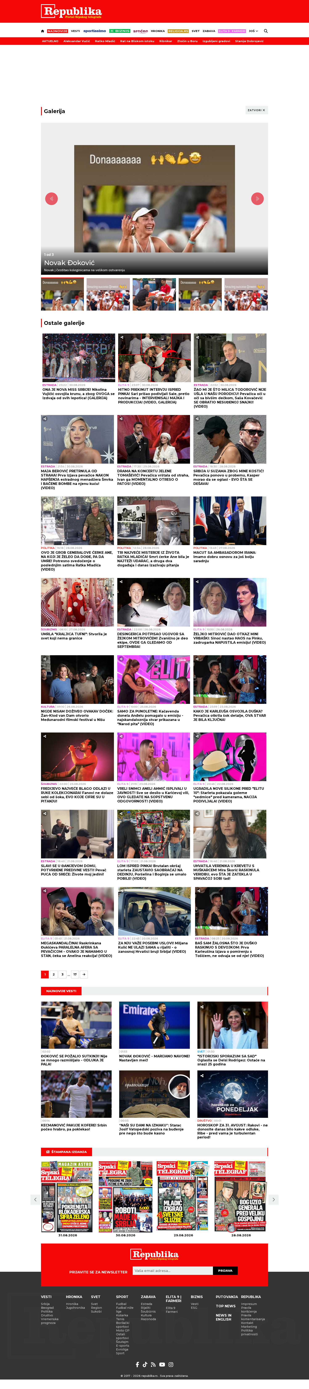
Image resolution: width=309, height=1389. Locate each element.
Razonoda (148, 1319)
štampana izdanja (69, 1152)
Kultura (48, 706)
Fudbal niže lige (124, 1309)
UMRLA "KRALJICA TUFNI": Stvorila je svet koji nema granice (74, 636)
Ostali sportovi (122, 1336)
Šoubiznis (49, 629)
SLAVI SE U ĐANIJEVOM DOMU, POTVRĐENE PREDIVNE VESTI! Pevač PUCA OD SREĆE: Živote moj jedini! (73, 870)
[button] (35, 1200)
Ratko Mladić (105, 41)
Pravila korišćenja (249, 1309)
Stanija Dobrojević (249, 41)
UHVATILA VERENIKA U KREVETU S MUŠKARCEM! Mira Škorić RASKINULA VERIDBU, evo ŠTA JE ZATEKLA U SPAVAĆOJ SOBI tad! (226, 872)
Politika (48, 548)
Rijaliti (145, 1308)
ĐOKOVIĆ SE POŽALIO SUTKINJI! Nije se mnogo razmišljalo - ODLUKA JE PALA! (74, 1060)
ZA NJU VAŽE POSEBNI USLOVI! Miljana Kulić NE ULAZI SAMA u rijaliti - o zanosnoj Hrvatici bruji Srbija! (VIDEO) (153, 947)
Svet (196, 31)
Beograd (47, 1308)
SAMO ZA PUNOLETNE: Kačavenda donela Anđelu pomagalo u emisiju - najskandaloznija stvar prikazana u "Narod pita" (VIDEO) (150, 717)
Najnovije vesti (61, 991)
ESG (194, 1308)
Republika (251, 1297)
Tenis (120, 1319)
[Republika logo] (71, 11)
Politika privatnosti (249, 1332)
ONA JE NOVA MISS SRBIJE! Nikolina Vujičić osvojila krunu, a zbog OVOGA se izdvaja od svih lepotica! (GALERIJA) (78, 394)
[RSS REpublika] (162, 1364)
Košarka (122, 1315)
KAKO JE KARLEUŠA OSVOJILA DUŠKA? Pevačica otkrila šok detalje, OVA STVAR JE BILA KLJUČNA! (229, 715)
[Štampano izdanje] (68, 1196)
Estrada (49, 385)
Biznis (197, 1297)
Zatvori (255, 110)
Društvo (204, 1120)
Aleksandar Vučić (76, 41)
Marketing (249, 1327)
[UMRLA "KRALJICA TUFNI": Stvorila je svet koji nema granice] (77, 602)
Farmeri (172, 1312)
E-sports (122, 1346)
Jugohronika (75, 1308)
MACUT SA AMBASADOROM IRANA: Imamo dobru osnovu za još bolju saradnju (224, 557)
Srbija (45, 1304)
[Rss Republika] (154, 1364)
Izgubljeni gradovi (216, 41)
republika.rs (149, 1375)
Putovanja (227, 1297)
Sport (122, 1297)
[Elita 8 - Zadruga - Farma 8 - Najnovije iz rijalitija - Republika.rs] (232, 31)
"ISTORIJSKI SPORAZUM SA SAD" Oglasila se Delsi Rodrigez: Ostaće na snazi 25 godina (231, 1060)
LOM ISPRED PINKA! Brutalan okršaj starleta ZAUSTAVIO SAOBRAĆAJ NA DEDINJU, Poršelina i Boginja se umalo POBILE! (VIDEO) (151, 872)
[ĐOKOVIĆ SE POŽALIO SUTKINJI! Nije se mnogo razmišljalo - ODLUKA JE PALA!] (76, 1025)
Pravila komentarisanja (253, 1317)
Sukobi (96, 1311)
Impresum (249, 1304)
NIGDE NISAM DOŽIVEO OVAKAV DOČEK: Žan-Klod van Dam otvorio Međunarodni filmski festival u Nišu (77, 715)
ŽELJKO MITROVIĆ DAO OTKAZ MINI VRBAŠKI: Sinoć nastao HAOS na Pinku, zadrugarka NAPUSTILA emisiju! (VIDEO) (229, 638)
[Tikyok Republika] (146, 1364)
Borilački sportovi (122, 1325)
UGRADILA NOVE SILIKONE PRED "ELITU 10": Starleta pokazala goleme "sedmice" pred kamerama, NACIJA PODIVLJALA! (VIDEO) (228, 795)
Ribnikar (165, 41)
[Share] (46, 337)
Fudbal (121, 1304)
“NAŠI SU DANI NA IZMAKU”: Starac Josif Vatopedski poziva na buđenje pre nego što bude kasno (151, 1129)
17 (75, 974)
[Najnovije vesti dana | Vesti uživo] (119, 31)
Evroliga (122, 1349)
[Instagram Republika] (171, 1364)
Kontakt (247, 1323)
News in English (223, 1317)
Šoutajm (122, 1342)
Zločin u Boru (187, 41)
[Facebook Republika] (138, 1364)
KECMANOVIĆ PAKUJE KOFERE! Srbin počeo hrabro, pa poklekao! (74, 1127)
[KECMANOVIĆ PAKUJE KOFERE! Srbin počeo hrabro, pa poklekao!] (76, 1094)
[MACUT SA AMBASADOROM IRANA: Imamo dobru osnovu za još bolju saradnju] (229, 520)
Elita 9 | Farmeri (173, 1299)
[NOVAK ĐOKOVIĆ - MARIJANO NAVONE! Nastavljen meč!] (154, 1025)
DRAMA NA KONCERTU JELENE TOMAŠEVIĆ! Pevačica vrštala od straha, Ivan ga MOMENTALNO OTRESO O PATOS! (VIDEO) (153, 477)
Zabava (209, 31)
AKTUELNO (50, 41)
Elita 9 (123, 385)
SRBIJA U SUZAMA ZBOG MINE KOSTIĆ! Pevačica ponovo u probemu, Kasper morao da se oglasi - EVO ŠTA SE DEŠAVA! (228, 477)
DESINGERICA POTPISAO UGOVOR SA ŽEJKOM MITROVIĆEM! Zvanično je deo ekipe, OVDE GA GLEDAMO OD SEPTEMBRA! (152, 640)
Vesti (75, 31)
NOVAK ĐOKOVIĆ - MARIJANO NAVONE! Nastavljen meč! (154, 1058)
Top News (226, 1306)
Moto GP (122, 1330)
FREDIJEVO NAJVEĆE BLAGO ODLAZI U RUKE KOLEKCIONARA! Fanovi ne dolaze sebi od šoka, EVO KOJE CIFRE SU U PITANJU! (77, 795)
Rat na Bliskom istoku (137, 41)
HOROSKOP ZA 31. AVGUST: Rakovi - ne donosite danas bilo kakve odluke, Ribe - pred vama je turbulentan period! (232, 1131)
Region (96, 1308)
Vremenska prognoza (49, 1321)
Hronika (158, 31)
